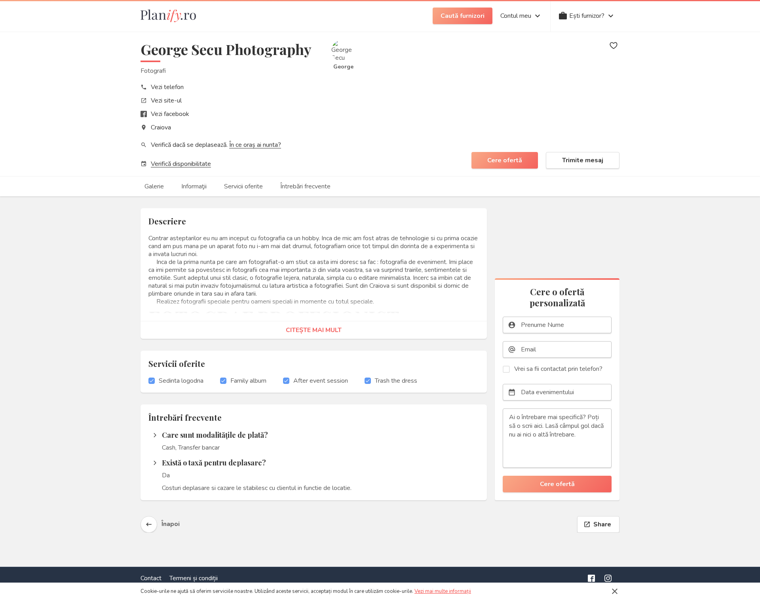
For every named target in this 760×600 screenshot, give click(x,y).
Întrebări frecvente (305, 186)
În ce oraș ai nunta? (255, 145)
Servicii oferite (243, 186)
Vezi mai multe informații (442, 591)
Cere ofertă (504, 160)
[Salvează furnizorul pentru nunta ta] (613, 45)
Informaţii (194, 186)
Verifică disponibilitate (181, 164)
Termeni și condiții (193, 578)
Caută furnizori (462, 15)
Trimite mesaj (582, 160)
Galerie (154, 186)
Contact (151, 578)
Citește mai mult (314, 330)
